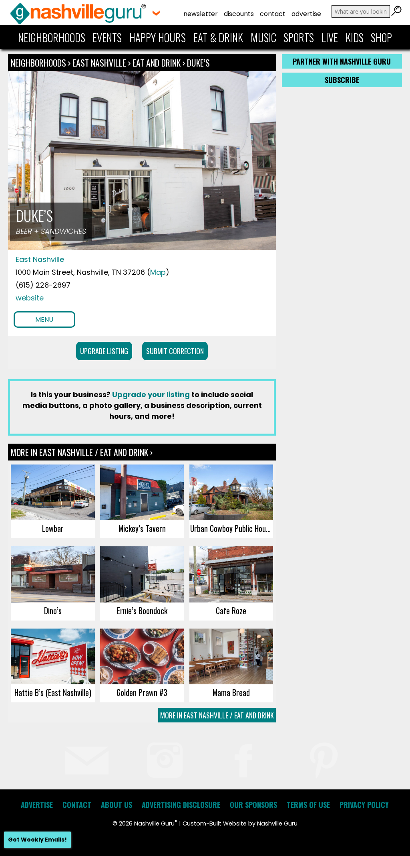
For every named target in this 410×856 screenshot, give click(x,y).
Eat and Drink (157, 62)
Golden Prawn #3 (142, 692)
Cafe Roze (231, 610)
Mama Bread (231, 692)
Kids (355, 37)
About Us (116, 804)
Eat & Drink (218, 37)
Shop (381, 37)
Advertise (306, 13)
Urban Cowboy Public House (231, 528)
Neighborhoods (51, 37)
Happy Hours (157, 37)
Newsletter (200, 13)
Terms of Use (308, 804)
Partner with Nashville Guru (342, 61)
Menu (44, 319)
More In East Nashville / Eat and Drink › (82, 452)
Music (263, 37)
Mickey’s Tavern (142, 528)
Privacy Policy (364, 804)
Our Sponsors (253, 804)
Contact (272, 13)
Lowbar (53, 528)
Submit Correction (175, 351)
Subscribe (342, 80)
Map (158, 272)
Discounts (239, 13)
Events (107, 37)
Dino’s (53, 610)
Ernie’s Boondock (142, 610)
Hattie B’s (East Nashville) (52, 692)
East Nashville (100, 62)
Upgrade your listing (151, 394)
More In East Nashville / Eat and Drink (217, 715)
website (30, 298)
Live (330, 37)
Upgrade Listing (104, 351)
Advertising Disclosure (181, 804)
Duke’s (198, 62)
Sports (298, 37)
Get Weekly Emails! (37, 840)
